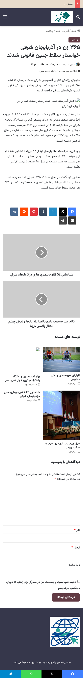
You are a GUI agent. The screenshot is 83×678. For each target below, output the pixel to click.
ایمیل (76, 548)
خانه (74, 31)
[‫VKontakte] (14, 212)
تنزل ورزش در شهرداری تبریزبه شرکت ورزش (62, 446)
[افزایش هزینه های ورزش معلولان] (61, 359)
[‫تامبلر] (43, 212)
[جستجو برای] (78, 18)
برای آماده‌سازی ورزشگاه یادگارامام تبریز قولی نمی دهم (22, 378)
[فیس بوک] (72, 212)
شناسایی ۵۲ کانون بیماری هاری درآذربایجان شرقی (22, 394)
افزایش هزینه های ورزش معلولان (65, 377)
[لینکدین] (53, 212)
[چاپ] (63, 220)
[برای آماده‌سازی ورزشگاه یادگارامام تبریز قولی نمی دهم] (21, 360)
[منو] (5, 18)
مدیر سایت (69, 65)
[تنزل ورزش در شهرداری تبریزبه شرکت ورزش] (61, 415)
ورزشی (49, 31)
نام (77, 530)
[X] (63, 212)
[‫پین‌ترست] (34, 212)
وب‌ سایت (74, 565)
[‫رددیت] (24, 212)
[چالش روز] (62, 17)
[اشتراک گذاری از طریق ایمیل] (72, 220)
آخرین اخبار (62, 31)
